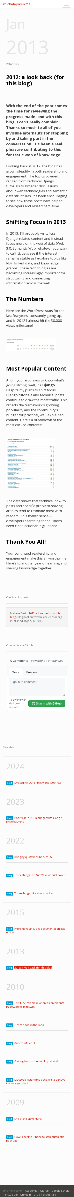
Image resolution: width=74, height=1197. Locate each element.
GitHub (44, 1190)
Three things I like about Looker (33, 893)
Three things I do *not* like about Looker (39, 875)
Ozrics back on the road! (29, 1025)
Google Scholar (61, 1190)
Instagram (11, 1194)
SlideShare (50, 1194)
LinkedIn (25, 1194)
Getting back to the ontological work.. (37, 1061)
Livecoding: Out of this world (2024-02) (37, 782)
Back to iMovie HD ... (26, 1043)
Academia (31, 1190)
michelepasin (16, 3)
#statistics (12, 64)
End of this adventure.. (28, 1119)
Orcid (37, 1194)
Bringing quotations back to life (33, 857)
